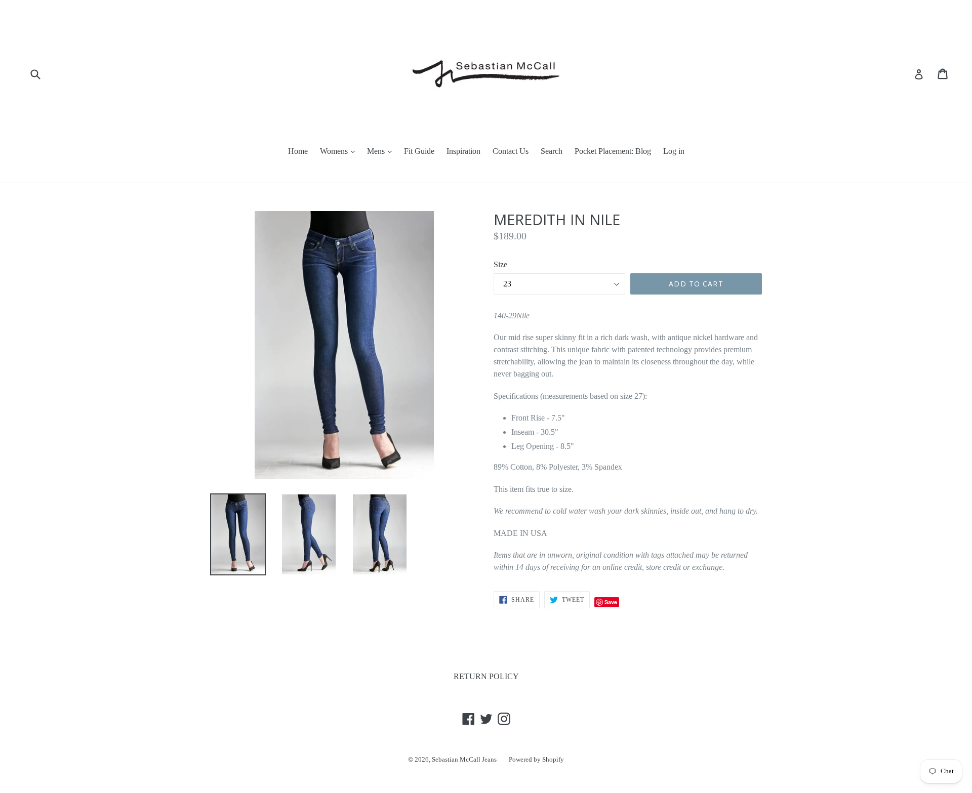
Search (551, 151)
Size (500, 264)
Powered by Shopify (536, 759)
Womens (335, 151)
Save (610, 602)
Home (298, 151)
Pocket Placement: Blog (613, 151)
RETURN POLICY (486, 676)
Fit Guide (419, 151)
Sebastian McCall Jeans (464, 759)
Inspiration (463, 151)
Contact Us (511, 151)
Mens (377, 151)
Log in (673, 151)
